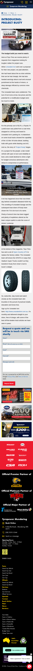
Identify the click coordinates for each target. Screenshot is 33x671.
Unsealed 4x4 (11, 67)
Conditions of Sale (23, 666)
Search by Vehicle (7, 568)
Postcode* (6, 356)
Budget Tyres (6, 631)
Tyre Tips (4, 578)
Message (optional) (8, 362)
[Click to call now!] (22, 2)
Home (5, 13)
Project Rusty (20, 147)
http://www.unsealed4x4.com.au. (16, 311)
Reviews (5, 608)
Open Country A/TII (20, 252)
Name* (5, 338)
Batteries (4, 589)
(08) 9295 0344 (11, 532)
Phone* (13, 344)
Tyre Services (6, 592)
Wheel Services (7, 594)
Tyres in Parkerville (7, 622)
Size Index (5, 615)
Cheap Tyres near (7, 633)
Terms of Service (23, 376)
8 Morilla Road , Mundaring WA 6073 (17, 528)
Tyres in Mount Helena (9, 619)
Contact (5, 599)
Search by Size (6, 571)
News (4, 606)
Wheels (5, 580)
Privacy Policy (11, 376)
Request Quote (8, 383)
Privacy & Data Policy (12, 666)
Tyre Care (5, 575)
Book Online (6, 601)
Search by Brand (7, 573)
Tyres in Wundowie (8, 626)
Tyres (4, 566)
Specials (5, 596)
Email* (5, 350)
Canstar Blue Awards (8, 629)
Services (5, 587)
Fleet (4, 604)
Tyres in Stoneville (7, 624)
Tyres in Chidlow (7, 617)
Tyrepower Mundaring (17, 6)
